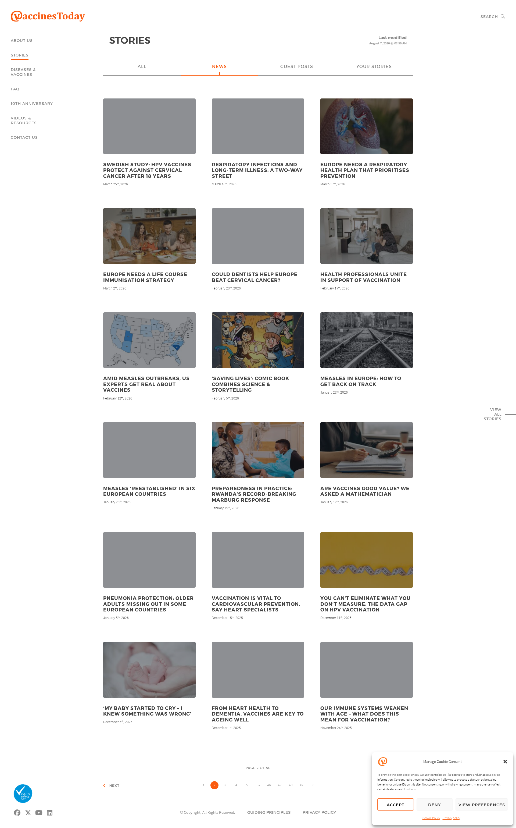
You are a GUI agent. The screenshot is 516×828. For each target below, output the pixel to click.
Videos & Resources (24, 120)
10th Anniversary (32, 103)
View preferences (481, 804)
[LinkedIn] (50, 812)
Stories (19, 55)
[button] (505, 761)
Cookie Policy (431, 818)
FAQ (15, 89)
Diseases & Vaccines (23, 72)
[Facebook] (17, 812)
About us (22, 40)
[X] (28, 812)
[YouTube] (39, 812)
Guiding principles (269, 812)
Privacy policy (451, 818)
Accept (395, 804)
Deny (434, 804)
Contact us (24, 137)
